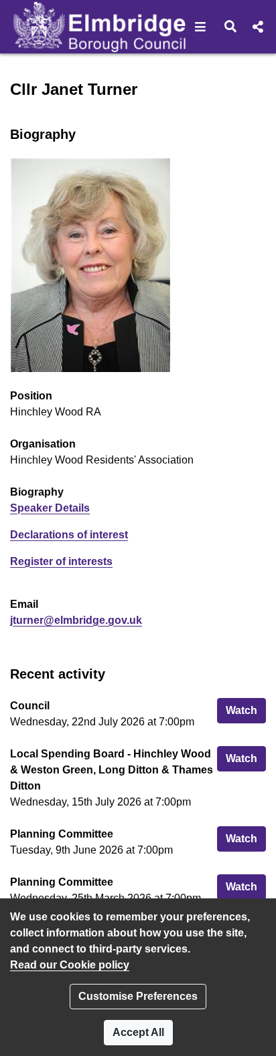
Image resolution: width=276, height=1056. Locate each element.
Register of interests (61, 561)
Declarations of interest (69, 534)
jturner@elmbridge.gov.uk (76, 620)
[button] (200, 26)
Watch (246, 710)
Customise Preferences (138, 996)
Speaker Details (50, 508)
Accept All (138, 1032)
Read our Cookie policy (69, 965)
